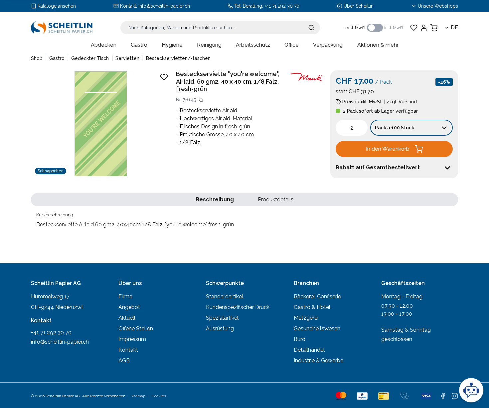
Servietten (127, 58)
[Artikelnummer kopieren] (201, 99)
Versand (408, 101)
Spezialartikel (222, 318)
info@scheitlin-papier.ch (164, 6)
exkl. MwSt (355, 27)
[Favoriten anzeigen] (413, 27)
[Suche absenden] (311, 28)
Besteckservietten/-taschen (178, 58)
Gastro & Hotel (312, 307)
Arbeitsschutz (253, 45)
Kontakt (128, 350)
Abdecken (103, 45)
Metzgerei (306, 318)
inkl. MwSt (394, 27)
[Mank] (306, 77)
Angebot (129, 307)
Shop (37, 58)
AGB (124, 360)
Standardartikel (224, 296)
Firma (125, 296)
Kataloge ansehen (57, 6)
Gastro (139, 45)
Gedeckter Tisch (90, 58)
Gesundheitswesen (317, 328)
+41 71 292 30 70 (281, 6)
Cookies (159, 396)
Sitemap (137, 396)
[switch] (375, 28)
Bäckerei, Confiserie (317, 296)
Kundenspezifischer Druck (237, 307)
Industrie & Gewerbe (318, 360)
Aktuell (126, 318)
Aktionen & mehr (378, 45)
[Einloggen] (423, 27)
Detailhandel (309, 350)
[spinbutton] (352, 128)
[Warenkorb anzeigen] (433, 27)
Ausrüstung (220, 328)
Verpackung (328, 45)
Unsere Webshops (438, 6)
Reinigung (209, 45)
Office (291, 45)
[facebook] (442, 396)
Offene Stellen (135, 328)
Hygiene (172, 45)
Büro (299, 339)
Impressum (132, 339)
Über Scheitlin (359, 6)
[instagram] (454, 396)
